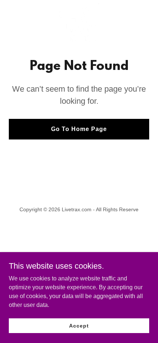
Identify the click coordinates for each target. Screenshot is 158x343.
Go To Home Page (79, 129)
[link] (78, 22)
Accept (79, 325)
